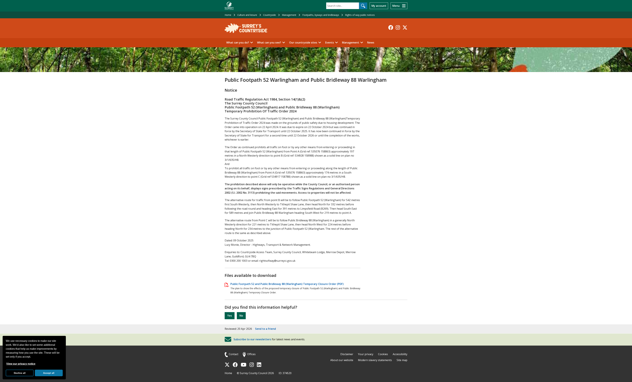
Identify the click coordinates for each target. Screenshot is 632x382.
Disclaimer (346, 354)
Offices (251, 354)
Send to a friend (265, 329)
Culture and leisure (247, 14)
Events (329, 42)
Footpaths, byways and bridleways (320, 14)
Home (228, 14)
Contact (233, 354)
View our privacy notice (20, 363)
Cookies (383, 354)
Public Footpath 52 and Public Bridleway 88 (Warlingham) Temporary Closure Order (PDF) (287, 284)
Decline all (20, 373)
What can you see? (269, 42)
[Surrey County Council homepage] (229, 6)
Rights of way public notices (360, 14)
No (241, 315)
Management (289, 14)
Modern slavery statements (375, 360)
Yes (229, 315)
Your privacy (365, 354)
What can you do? (237, 42)
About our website (341, 360)
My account (378, 6)
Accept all (48, 373)
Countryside (269, 14)
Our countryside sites (303, 42)
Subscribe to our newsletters (252, 339)
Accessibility (400, 354)
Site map (402, 360)
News (370, 42)
